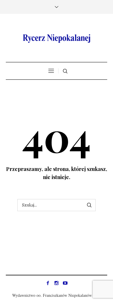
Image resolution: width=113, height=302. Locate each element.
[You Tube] (65, 282)
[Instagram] (56, 282)
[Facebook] (47, 282)
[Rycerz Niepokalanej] (56, 38)
